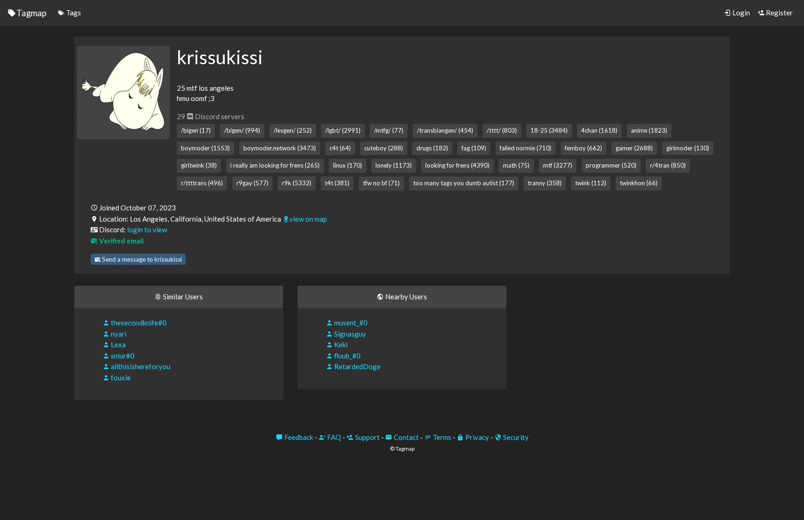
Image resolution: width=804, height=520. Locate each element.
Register (778, 12)
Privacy (476, 437)
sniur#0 (121, 355)
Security (515, 437)
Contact (405, 437)
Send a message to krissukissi (141, 259)
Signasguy (349, 334)
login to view (147, 229)
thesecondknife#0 (138, 322)
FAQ (333, 437)
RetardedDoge (357, 366)
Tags (73, 12)
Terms (441, 437)
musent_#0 (350, 322)
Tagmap (31, 12)
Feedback (298, 437)
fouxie (120, 377)
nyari (118, 334)
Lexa (117, 344)
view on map (308, 219)
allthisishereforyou (139, 366)
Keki (340, 344)
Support (367, 437)
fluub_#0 (347, 355)
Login (740, 12)
